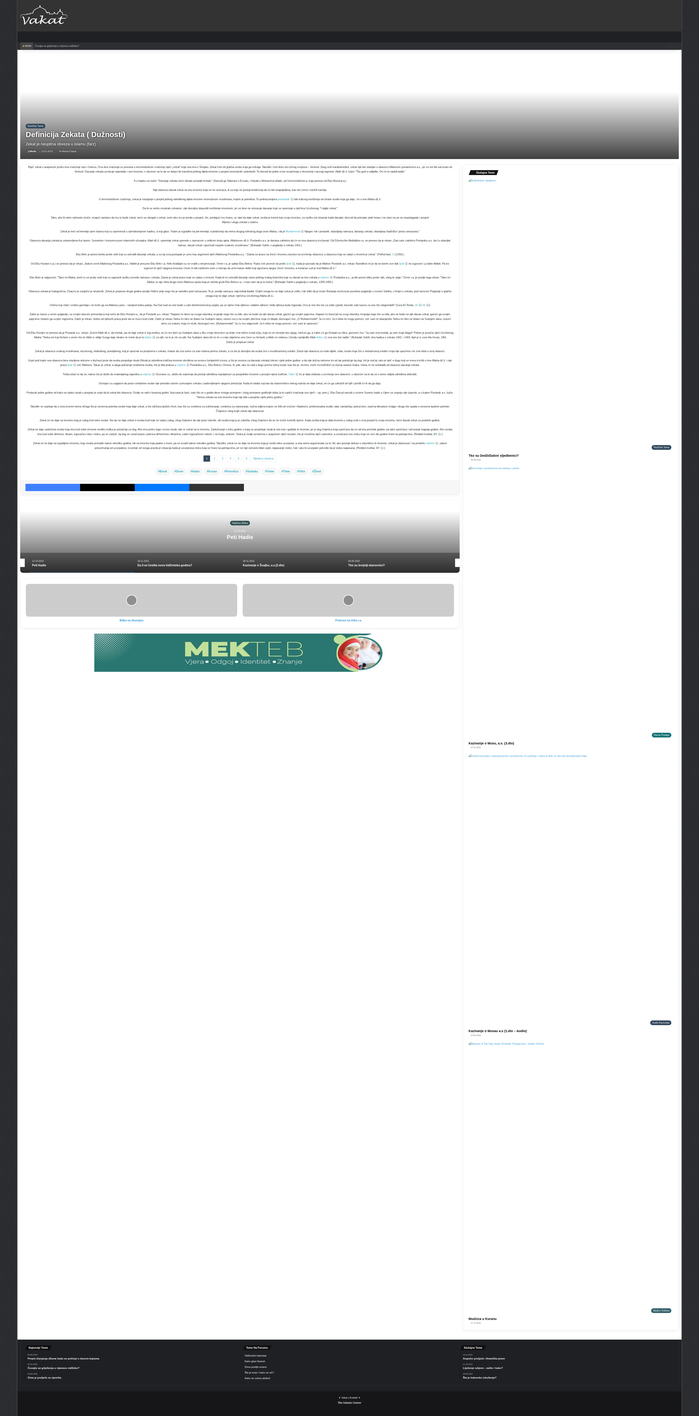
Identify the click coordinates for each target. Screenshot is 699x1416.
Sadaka (252, 471)
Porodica (232, 471)
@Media (32, 151)
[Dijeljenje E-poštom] (216, 487)
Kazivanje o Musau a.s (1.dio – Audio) (498, 1031)
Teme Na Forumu (257, 1347)
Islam (196, 471)
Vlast (292, 374)
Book (163, 471)
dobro (148, 337)
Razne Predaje (240, 522)
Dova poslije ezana (255, 1367)
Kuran (212, 471)
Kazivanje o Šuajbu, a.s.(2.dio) (240, 537)
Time (286, 471)
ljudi (289, 263)
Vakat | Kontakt (349, 1397)
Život (317, 471)
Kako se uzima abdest (257, 1378)
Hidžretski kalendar (256, 1355)
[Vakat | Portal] (44, 16)
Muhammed (293, 231)
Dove (179, 471)
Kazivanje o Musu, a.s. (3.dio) (491, 743)
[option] (240, 536)
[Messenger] (162, 487)
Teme (270, 471)
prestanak (284, 199)
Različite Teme (35, 126)
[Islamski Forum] (240, 652)
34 (416, 305)
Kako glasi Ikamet (255, 1361)
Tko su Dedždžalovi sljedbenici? (494, 455)
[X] (107, 487)
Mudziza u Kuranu (483, 1319)
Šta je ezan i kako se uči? (259, 1372)
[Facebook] (52, 487)
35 (423, 305)
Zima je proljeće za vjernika (49, 46)
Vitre (302, 471)
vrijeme (324, 277)
